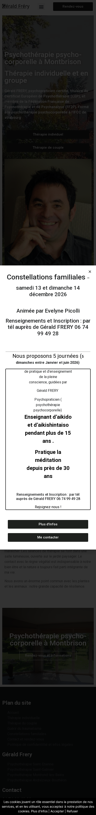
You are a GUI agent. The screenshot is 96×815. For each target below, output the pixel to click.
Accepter (57, 811)
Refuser (72, 811)
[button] (90, 271)
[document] (48, 407)
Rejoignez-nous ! (48, 507)
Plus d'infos (39, 811)
